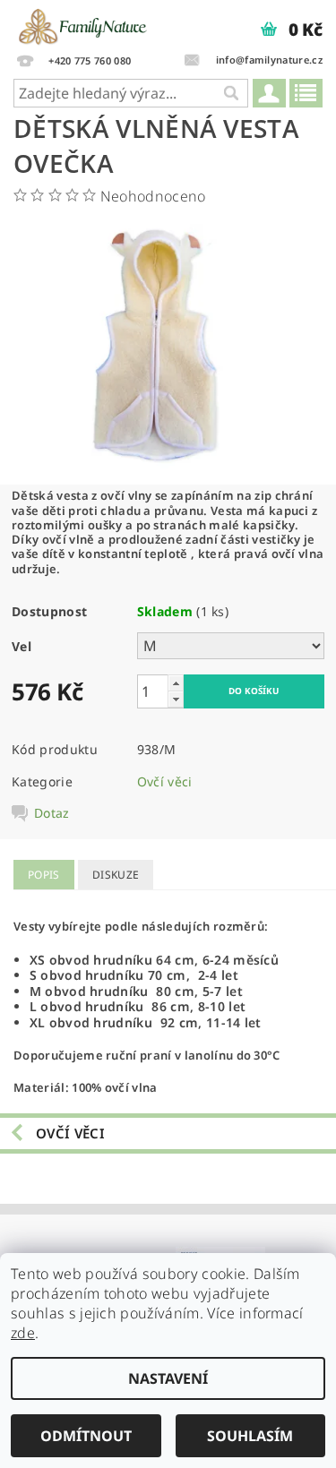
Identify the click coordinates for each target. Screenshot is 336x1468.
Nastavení (168, 1378)
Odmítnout (86, 1436)
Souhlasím (250, 1436)
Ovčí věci (165, 781)
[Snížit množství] (176, 699)
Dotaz (52, 813)
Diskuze (115, 874)
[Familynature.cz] (84, 23)
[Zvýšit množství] (176, 682)
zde (23, 1333)
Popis (44, 874)
